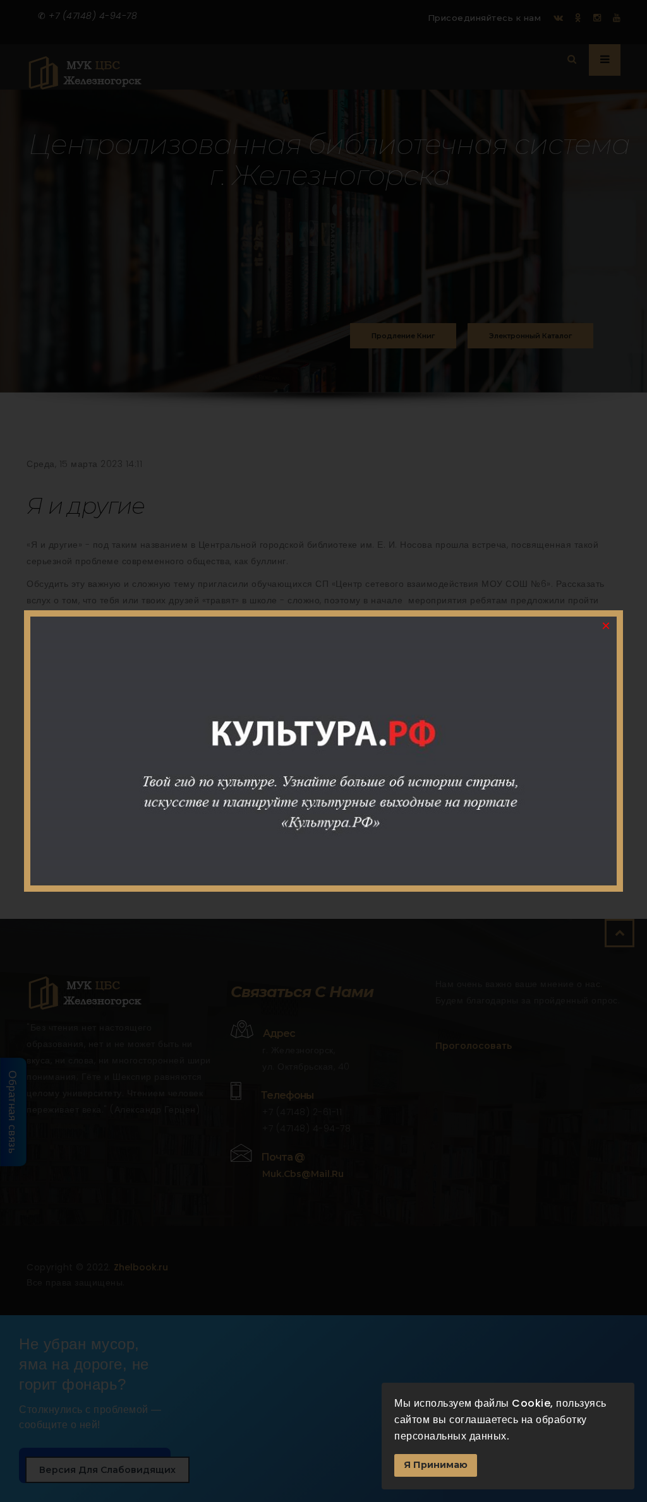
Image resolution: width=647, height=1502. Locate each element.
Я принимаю (436, 1464)
